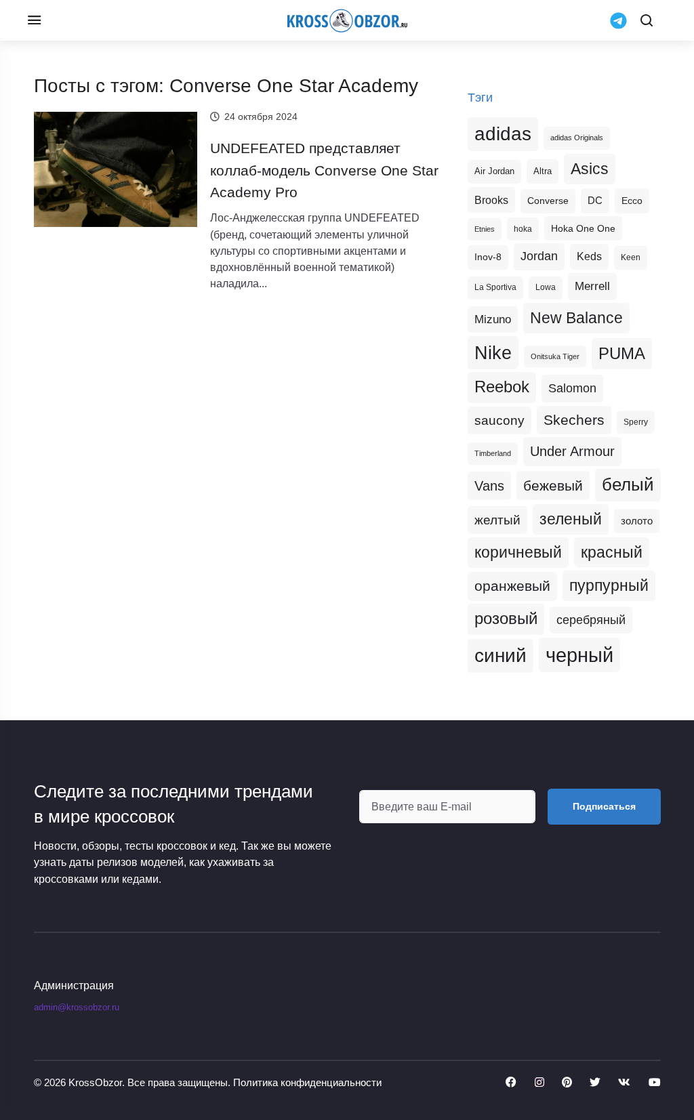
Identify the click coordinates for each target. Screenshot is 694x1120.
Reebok (501, 387)
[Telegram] (618, 19)
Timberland (492, 453)
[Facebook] (511, 1082)
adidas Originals (576, 137)
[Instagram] (539, 1082)
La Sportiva (495, 287)
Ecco (631, 200)
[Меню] (34, 20)
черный (579, 655)
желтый (497, 520)
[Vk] (624, 1082)
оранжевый (512, 586)
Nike (493, 352)
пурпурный (609, 585)
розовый (505, 618)
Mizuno (492, 319)
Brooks (491, 200)
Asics (590, 169)
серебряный (591, 620)
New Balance (576, 318)
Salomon (572, 388)
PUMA (621, 353)
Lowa (545, 287)
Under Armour (572, 451)
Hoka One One (583, 228)
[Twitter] (595, 1082)
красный (611, 552)
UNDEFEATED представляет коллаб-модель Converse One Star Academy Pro (324, 170)
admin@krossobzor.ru (76, 1007)
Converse (548, 201)
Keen (630, 257)
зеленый (570, 519)
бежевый (553, 485)
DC (595, 200)
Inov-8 (488, 256)
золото (637, 521)
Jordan (539, 256)
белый (628, 484)
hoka (523, 229)
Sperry (636, 422)
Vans (489, 485)
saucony (499, 420)
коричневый (518, 552)
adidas (502, 133)
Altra (542, 171)
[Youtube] (655, 1082)
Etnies (484, 229)
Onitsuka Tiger (555, 356)
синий (500, 655)
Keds (589, 256)
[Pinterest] (567, 1082)
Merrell (592, 286)
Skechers (574, 420)
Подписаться (604, 806)
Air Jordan (494, 171)
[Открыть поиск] (646, 20)
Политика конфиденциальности (307, 1082)
